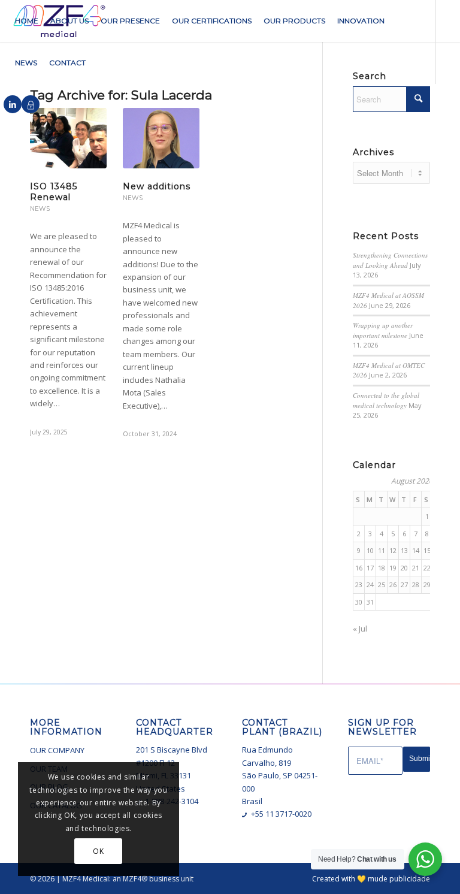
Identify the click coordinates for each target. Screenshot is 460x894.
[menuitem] (26, 21)
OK (98, 851)
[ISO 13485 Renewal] (68, 138)
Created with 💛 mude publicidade (371, 879)
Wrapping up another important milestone (383, 330)
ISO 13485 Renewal (53, 192)
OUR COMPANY (57, 750)
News (40, 209)
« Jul (360, 628)
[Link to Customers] (31, 104)
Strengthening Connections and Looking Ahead (390, 260)
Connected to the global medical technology (386, 400)
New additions (156, 186)
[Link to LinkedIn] (13, 104)
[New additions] (161, 138)
